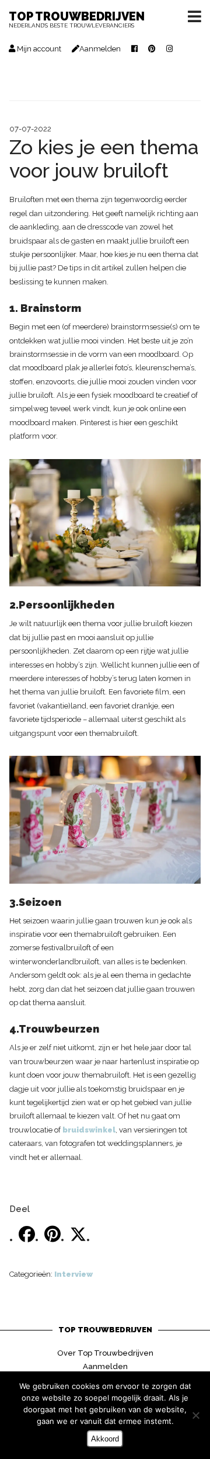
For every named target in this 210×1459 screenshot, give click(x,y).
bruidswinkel (89, 1129)
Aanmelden (105, 1366)
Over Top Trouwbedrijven (105, 1353)
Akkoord (105, 1438)
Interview (73, 1274)
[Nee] (195, 1415)
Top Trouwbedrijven (77, 20)
